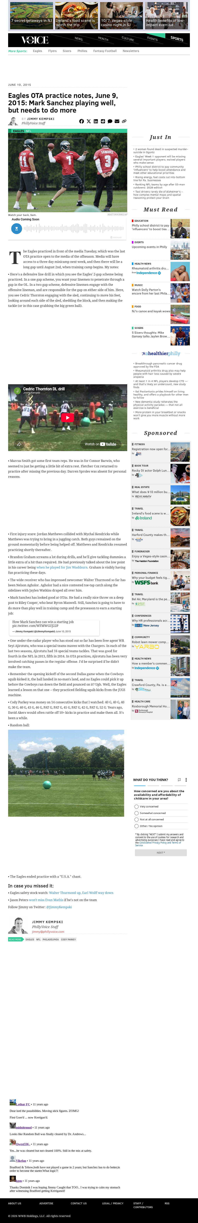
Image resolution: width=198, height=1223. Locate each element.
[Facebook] (82, 122)
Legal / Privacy (112, 1203)
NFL (28, 131)
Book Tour (141, 465)
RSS (167, 1203)
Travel (139, 508)
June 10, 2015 (63, 631)
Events (152, 39)
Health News (143, 263)
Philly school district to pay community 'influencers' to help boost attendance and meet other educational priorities (159, 170)
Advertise (46, 1203)
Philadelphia (51, 939)
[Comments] (110, 122)
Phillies (82, 51)
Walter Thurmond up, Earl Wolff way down (81, 893)
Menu (14, 40)
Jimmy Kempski (41, 119)
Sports (177, 38)
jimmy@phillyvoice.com (48, 931)
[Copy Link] (124, 122)
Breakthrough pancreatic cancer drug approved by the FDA (157, 365)
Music (139, 285)
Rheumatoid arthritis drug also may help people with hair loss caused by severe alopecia (159, 374)
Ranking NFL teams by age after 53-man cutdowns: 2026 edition (159, 185)
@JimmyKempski (59, 907)
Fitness (140, 444)
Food (138, 306)
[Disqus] (67, 1046)
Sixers (67, 51)
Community (142, 637)
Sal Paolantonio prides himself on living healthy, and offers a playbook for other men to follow (160, 394)
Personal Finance (146, 573)
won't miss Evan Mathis (46, 900)
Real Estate (142, 487)
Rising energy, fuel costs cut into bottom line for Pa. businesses (159, 178)
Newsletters (131, 51)
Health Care (142, 701)
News (79, 39)
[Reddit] (103, 122)
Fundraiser (142, 551)
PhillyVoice (35, 40)
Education (141, 220)
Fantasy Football (105, 51)
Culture (128, 38)
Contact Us (79, 1203)
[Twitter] (89, 122)
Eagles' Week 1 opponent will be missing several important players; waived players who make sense (159, 159)
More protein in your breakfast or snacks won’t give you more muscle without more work (159, 415)
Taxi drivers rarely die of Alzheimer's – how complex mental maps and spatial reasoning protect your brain (158, 194)
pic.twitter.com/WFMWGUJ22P (35, 626)
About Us (14, 1203)
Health (103, 39)
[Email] (117, 122)
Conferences (143, 615)
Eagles (37, 51)
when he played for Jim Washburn (62, 567)
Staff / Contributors (143, 1205)
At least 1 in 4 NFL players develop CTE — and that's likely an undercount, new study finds (160, 384)
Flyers (52, 51)
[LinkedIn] (96, 122)
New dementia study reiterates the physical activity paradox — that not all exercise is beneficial (158, 405)
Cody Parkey (68, 939)
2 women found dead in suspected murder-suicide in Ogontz (160, 150)
